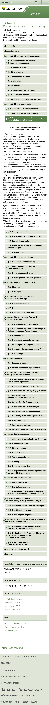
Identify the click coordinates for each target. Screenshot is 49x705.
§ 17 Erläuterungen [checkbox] (16, 252)
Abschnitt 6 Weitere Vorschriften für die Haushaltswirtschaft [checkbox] (21, 318)
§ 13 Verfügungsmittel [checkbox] (17, 232)
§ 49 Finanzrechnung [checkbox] (17, 448)
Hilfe (19, 610)
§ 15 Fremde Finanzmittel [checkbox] (18, 241)
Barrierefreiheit (11, 631)
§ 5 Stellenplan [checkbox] (14, 81)
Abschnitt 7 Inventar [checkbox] (13, 358)
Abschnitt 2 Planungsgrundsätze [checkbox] (18, 104)
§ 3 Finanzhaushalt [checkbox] (16, 72)
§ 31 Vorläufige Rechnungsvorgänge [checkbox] (23, 345)
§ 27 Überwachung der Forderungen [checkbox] (23, 324)
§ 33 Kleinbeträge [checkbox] (15, 354)
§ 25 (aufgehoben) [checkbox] (15, 308)
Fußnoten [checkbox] (9, 554)
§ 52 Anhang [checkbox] (13, 462)
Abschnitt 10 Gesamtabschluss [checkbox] (18, 478)
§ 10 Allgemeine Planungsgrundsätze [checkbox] (23, 109)
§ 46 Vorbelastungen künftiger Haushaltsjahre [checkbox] (27, 429)
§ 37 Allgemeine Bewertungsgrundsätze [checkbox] (25, 386)
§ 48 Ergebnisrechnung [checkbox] (18, 443)
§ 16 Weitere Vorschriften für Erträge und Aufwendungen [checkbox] (25, 247)
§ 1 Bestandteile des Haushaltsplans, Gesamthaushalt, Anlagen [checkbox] (23, 62)
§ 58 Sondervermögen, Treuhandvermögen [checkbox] (26, 506)
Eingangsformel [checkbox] (11, 46)
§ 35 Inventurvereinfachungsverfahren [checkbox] (24, 368)
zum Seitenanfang (12, 647)
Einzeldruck (10, 610)
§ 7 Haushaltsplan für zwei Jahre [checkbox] (21, 90)
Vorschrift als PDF (12, 603)
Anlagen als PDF (12, 606)
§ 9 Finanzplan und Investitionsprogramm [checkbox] (25, 99)
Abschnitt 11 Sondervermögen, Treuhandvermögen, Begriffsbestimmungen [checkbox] (23, 500)
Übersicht (6, 656)
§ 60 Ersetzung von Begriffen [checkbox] (20, 515)
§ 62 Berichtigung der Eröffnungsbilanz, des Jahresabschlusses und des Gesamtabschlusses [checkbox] (26, 535)
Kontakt (17, 656)
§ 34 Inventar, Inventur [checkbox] (17, 363)
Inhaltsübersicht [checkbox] (12, 51)
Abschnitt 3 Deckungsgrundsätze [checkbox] (19, 257)
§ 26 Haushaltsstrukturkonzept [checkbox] (21, 312)
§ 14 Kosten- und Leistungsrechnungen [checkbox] (24, 236)
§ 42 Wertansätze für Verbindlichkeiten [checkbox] (24, 411)
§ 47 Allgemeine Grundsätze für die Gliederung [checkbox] (27, 439)
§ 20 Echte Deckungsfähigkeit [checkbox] (20, 273)
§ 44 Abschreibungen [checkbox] (17, 420)
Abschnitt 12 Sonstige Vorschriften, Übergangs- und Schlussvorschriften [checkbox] (25, 520)
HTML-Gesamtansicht (14, 599)
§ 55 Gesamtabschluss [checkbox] (17, 482)
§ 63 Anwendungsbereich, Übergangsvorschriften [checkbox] (19, 543)
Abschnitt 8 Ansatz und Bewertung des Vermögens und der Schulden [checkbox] (21, 373)
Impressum (30, 656)
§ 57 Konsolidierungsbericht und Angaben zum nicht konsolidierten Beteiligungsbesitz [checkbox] (26, 493)
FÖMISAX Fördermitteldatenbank (18, 695)
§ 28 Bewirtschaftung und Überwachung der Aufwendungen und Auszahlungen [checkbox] (26, 330)
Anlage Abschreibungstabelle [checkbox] (17, 549)
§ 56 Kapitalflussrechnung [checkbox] (19, 487)
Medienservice (8, 689)
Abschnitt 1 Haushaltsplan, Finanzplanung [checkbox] (22, 56)
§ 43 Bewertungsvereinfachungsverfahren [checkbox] (25, 416)
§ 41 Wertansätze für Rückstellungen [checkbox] (23, 407)
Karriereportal (21, 702)
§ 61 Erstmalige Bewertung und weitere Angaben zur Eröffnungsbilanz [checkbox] (24, 527)
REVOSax (34, 13)
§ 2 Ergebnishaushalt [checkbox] (17, 67)
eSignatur (6, 663)
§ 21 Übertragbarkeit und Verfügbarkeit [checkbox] (24, 278)
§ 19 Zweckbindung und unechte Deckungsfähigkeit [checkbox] (21, 267)
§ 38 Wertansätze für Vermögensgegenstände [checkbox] (27, 391)
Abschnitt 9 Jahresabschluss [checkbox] (17, 434)
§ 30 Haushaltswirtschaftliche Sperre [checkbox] (23, 340)
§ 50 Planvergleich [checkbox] (16, 453)
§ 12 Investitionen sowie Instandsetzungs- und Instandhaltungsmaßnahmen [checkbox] (27, 119)
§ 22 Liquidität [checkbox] (14, 287)
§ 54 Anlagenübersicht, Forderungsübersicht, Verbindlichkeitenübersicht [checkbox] (27, 472)
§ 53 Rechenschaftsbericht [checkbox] (19, 466)
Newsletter (6, 702)
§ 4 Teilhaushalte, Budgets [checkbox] (19, 77)
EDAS (34, 702)
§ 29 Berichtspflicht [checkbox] (16, 335)
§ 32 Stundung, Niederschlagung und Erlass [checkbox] (26, 349)
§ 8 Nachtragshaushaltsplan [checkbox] (20, 95)
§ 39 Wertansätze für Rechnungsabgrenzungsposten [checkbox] (21, 396)
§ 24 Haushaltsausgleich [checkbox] (18, 303)
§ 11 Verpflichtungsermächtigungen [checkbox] (23, 113)
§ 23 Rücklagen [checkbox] (14, 292)
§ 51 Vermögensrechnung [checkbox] (19, 457)
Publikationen (26, 689)
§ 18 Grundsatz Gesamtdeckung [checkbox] (21, 262)
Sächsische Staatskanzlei (14, 676)
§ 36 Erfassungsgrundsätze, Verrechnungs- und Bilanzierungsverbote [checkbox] (26, 381)
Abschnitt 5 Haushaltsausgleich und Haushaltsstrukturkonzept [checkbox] (20, 297)
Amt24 (38, 689)
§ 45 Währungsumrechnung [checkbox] (19, 425)
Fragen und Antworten (14, 627)
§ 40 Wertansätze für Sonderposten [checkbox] (23, 402)
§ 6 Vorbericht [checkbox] (14, 86)
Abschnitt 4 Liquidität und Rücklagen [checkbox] (20, 282)
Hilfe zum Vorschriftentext (16, 624)
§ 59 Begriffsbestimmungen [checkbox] (19, 510)
